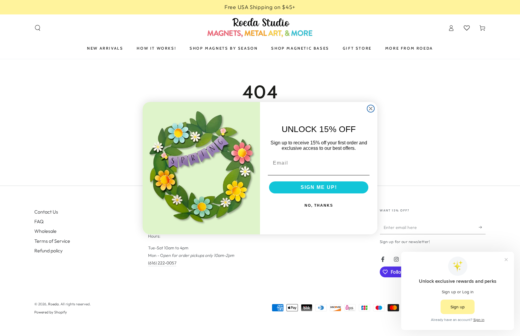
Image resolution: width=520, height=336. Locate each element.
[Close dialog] (370, 108)
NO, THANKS (319, 205)
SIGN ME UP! (319, 187)
